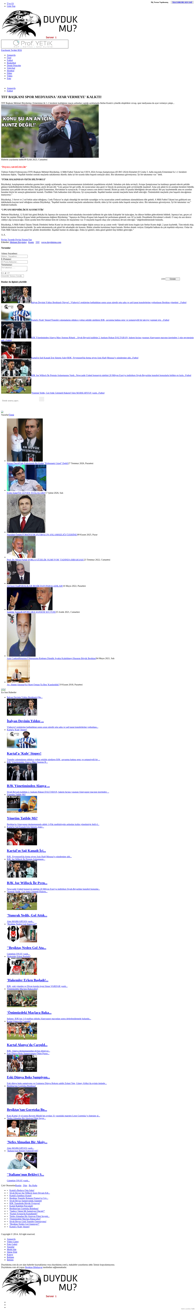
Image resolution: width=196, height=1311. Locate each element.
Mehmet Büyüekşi (18, 242)
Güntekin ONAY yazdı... (18, 954)
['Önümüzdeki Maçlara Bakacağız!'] (22, 1006)
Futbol (10, 60)
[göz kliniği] (34, 47)
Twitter (13, 50)
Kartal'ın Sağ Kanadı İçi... (26, 850)
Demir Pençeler (14, 65)
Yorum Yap (26, 239)
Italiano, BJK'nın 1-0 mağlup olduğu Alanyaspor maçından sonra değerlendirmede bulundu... (49, 1018)
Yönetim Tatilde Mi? (16, 794)
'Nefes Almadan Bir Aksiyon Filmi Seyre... (26, 1118)
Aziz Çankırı (13, 658)
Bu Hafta (33, 1185)
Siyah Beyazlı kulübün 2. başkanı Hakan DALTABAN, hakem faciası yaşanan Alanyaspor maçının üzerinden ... (58, 792)
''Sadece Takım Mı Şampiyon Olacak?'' (27, 1211)
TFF (38, 242)
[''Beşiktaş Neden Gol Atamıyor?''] (22, 941)
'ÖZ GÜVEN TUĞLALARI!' (31, 493)
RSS (19, 50)
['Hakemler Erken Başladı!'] (22, 974)
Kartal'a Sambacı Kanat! (20, 1195)
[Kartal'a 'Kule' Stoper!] (22, 747)
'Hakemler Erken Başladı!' (19, 956)
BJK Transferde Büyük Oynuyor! (24, 1203)
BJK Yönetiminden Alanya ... (28, 786)
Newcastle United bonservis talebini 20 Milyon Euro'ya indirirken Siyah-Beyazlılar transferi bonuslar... (53, 889)
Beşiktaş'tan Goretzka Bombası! (21, 1086)
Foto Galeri (12, 1244)
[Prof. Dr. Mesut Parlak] (21, 557)
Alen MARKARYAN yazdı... (20, 921)
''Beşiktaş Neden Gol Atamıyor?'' (22, 924)
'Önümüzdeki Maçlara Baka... (29, 1012)
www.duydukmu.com (51, 242)
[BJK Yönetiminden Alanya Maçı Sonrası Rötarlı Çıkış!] (22, 779)
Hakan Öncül (13, 463)
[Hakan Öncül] (25, 461)
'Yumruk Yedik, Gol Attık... (27, 915)
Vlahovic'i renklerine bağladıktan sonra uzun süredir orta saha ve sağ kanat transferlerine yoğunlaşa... (52, 727)
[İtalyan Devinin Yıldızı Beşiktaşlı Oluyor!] (22, 715)
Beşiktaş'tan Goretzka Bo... (27, 1109)
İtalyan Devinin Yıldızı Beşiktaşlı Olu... (25, 697)
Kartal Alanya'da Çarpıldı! (19, 1021)
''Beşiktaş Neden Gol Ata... (26, 948)
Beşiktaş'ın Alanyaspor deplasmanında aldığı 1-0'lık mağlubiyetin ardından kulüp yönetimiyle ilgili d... (53, 824)
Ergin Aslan (12, 493)
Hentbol (10, 70)
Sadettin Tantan (14, 612)
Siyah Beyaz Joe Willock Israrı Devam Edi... (29, 1193)
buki (193, 1309)
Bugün (18, 1185)
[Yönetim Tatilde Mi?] (22, 812)
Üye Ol (10, 3)
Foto (9, 78)
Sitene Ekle (12, 1252)
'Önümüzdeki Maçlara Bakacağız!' (22, 989)
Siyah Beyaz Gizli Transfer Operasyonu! (27, 1221)
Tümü (11, 415)
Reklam (10, 1257)
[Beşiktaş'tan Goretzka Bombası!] (22, 1103)
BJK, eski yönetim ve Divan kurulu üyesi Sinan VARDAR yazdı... (37, 986)
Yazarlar (10, 1247)
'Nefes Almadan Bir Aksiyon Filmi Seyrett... (29, 1216)
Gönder (173, 279)
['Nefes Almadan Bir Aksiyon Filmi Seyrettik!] (22, 1136)
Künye (10, 1254)
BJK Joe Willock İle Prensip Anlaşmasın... (26, 859)
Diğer (9, 73)
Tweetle (11, 239)
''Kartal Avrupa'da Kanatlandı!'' (23, 1213)
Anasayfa (11, 55)
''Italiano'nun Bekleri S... (25, 1174)
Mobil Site (11, 1249)
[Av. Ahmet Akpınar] (18, 682)
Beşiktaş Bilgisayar (33, 1267)
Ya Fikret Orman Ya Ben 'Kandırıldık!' (42, 684)
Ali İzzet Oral (13, 586)
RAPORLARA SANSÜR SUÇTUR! (38, 612)
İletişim (10, 1260)
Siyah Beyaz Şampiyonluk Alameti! (25, 1201)
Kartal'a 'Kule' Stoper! (17, 729)
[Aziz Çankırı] (21, 656)
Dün (25, 1185)
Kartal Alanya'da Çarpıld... (27, 1045)
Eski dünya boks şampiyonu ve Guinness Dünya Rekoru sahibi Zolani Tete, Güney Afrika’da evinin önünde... (57, 1083)
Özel (9, 57)
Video (9, 76)
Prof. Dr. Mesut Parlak (17, 559)
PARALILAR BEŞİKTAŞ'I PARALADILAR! (41, 586)
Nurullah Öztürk (14, 534)
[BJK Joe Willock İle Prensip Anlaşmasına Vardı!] (22, 877)
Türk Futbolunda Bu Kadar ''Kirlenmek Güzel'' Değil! (43, 463)
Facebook (5, 50)
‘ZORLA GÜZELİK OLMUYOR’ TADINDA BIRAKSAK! (55, 559)
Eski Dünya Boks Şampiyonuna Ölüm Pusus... (28, 1053)
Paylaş (4, 239)
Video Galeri (13, 1241)
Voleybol (11, 68)
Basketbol (11, 63)
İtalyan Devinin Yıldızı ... (25, 721)
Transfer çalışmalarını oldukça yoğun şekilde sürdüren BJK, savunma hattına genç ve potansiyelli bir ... (53, 759)
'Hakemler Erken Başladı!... (27, 980)
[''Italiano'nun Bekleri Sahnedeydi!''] (22, 1168)
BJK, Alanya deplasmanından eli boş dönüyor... (28, 1051)
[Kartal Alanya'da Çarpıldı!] (22, 1039)
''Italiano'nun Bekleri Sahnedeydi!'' (22, 1151)
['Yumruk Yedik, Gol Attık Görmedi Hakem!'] (22, 909)
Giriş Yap (11, 6)
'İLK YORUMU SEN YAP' (182, 2)
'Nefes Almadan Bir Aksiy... (27, 1142)
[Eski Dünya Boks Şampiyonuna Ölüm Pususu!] (22, 1071)
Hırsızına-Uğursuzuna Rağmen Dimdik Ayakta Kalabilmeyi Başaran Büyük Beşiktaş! (57, 658)
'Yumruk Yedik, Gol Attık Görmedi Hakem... (27, 891)
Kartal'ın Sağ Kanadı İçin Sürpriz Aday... (25, 827)
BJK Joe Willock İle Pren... (27, 883)
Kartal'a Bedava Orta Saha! (21, 1190)
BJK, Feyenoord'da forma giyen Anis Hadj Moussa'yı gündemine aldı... (39, 856)
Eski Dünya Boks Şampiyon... (28, 1077)
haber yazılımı (186, 1309)
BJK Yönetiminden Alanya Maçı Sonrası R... (27, 762)
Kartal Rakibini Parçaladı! (21, 1206)
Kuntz (31, 242)
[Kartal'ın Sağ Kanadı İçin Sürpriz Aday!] (22, 844)
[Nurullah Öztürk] (26, 532)
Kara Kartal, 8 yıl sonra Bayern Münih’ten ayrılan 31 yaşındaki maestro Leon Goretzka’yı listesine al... (53, 1116)
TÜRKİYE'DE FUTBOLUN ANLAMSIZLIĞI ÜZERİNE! (49, 534)
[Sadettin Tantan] (30, 609)
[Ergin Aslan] (26, 490)
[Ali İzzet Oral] (18, 583)
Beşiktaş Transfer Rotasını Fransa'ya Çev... (28, 1198)
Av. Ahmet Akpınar (16, 684)
